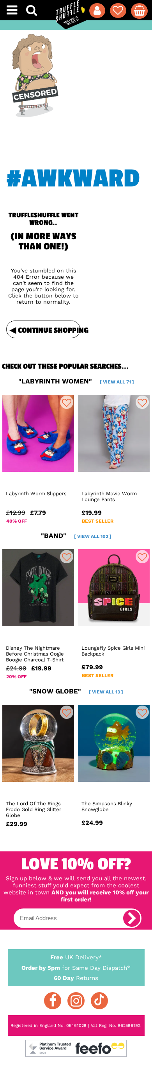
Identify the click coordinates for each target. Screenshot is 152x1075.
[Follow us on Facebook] (52, 1000)
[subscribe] (131, 918)
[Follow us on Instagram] (76, 1000)
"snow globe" (76, 691)
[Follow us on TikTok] (99, 1000)
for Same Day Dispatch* (76, 967)
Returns (76, 978)
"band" (76, 535)
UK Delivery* (76, 957)
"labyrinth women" (76, 381)
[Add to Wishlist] (66, 402)
